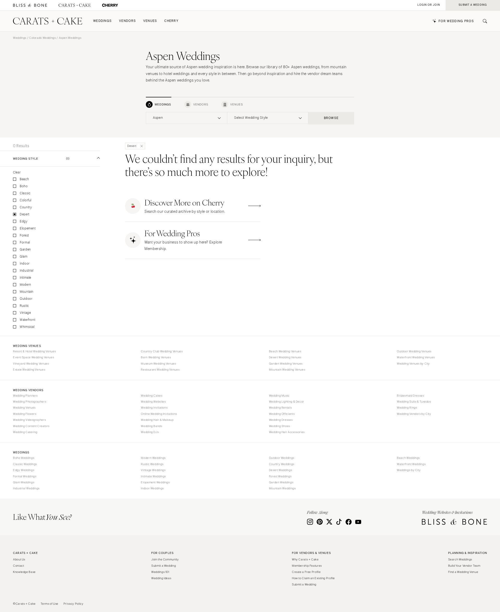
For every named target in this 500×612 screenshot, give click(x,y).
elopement (28, 228)
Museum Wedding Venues (158, 363)
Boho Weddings (23, 457)
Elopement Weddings (155, 482)
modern (25, 284)
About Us (19, 559)
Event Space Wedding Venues (33, 357)
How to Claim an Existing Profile (313, 578)
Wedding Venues (24, 407)
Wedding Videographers (29, 419)
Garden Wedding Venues (286, 363)
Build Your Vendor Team (464, 565)
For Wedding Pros (456, 21)
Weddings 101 (160, 571)
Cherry (171, 21)
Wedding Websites (153, 401)
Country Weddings (281, 464)
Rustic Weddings (152, 464)
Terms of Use (49, 603)
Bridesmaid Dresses (410, 395)
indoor (25, 263)
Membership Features (307, 565)
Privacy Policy (74, 603)
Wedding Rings (407, 407)
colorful (26, 200)
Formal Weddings (24, 476)
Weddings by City (409, 470)
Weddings (102, 21)
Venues (150, 21)
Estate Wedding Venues (29, 369)
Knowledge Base (24, 571)
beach (24, 179)
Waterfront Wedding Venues (416, 357)
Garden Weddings (281, 482)
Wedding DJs (150, 432)
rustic (24, 306)
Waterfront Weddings (411, 464)
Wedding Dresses (280, 419)
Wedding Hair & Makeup (157, 419)
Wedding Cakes (151, 395)
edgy (24, 221)
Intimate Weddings (153, 476)
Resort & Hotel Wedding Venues (34, 351)
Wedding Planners (25, 395)
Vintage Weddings (153, 470)
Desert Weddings (280, 470)
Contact (18, 565)
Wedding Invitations (154, 407)
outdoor (26, 299)
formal (25, 242)
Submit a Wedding (163, 565)
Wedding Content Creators (31, 426)
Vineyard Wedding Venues (31, 363)
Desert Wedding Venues (285, 357)
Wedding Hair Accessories (287, 432)
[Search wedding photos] (110, 5)
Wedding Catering (25, 432)
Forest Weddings (280, 476)
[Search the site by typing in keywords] (483, 21)
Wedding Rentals (280, 407)
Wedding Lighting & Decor (286, 401)
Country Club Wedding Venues (162, 351)
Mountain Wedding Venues (287, 369)
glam (24, 256)
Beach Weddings (408, 457)
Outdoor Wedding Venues (414, 351)
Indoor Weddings (152, 488)
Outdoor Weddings (281, 457)
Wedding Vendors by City (414, 413)
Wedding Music (279, 395)
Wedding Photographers (29, 401)
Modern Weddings (153, 457)
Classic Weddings (25, 464)
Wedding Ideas (161, 578)
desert (24, 214)
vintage (25, 313)
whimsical (27, 327)
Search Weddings (460, 559)
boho (24, 186)
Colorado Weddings (42, 37)
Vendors (127, 21)
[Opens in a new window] (30, 5)
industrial (26, 270)
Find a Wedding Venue (463, 571)
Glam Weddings (23, 482)
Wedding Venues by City (413, 363)
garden (25, 249)
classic (25, 193)
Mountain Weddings (282, 488)
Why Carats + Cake (305, 559)
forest (24, 235)
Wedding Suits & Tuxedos (414, 401)
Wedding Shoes (279, 426)
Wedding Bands (151, 426)
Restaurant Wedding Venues (160, 369)
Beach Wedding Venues (285, 351)
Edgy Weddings (23, 470)
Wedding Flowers (24, 413)
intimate (25, 277)
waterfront (27, 320)
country (26, 207)
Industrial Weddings (26, 488)
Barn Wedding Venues (156, 357)
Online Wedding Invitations (159, 413)
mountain (27, 291)
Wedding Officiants (282, 413)
